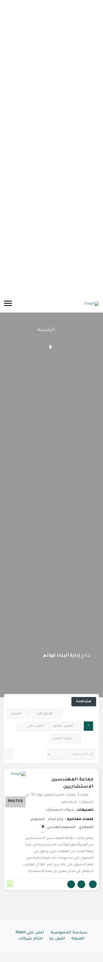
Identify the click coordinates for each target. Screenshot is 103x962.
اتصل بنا (57, 939)
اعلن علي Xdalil (29, 933)
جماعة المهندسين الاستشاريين (72, 783)
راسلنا (81, 893)
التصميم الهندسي (61, 827)
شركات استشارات (59, 810)
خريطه (71, 893)
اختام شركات (30, 939)
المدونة (78, 939)
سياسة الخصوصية (69, 933)
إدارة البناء (55, 819)
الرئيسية (46, 330)
